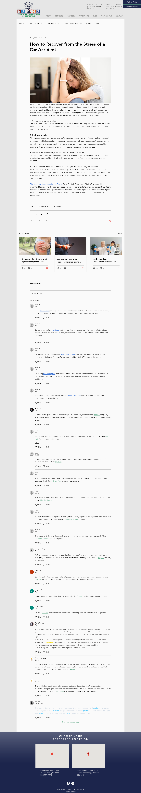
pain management (37, 23)
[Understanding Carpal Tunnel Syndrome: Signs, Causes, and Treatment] (70, 246)
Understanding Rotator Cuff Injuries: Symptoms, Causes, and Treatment (34, 260)
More (97, 23)
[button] (84, 16)
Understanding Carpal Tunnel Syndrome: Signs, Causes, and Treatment (68, 260)
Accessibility (70, 792)
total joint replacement (73, 23)
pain (32, 206)
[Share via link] (47, 214)
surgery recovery (54, 23)
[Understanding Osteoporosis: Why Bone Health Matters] (106, 246)
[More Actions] (110, 305)
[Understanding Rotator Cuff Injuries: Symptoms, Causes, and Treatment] (35, 246)
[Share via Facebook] (31, 214)
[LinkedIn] (72, 783)
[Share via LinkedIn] (42, 214)
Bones (88, 23)
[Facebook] (68, 783)
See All (120, 233)
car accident (57, 206)
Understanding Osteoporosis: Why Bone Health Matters (104, 260)
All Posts (22, 23)
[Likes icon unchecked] (36, 318)
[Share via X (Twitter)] (36, 214)
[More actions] (110, 38)
